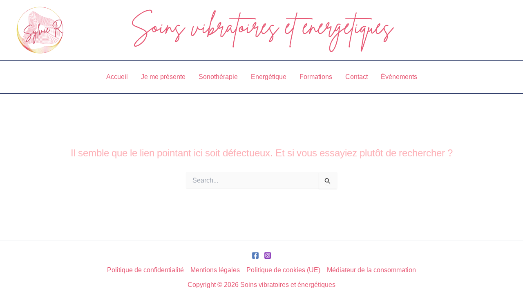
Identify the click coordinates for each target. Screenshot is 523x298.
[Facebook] (255, 255)
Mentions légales (215, 269)
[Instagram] (267, 255)
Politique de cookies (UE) (283, 269)
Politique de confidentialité (145, 269)
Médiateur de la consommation (371, 269)
